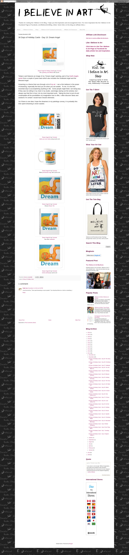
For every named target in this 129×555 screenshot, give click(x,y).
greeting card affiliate (47, 72)
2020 (89, 336)
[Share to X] (39, 277)
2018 (89, 338)
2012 (89, 351)
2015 (89, 344)
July (90, 444)
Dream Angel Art (46, 137)
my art (53, 84)
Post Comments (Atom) (30, 322)
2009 (89, 454)
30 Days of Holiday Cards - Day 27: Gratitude (99, 365)
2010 (89, 452)
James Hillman (91, 472)
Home (18, 29)
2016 (89, 342)
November (91, 357)
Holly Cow (25, 288)
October (91, 437)
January (91, 450)
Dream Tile (51, 206)
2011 (89, 353)
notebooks (52, 239)
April (90, 446)
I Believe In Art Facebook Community (51, 29)
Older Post (77, 320)
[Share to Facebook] (41, 277)
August (90, 441)
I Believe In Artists (28, 29)
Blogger (71, 543)
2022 (89, 332)
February (91, 448)
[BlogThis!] (38, 277)
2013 (89, 349)
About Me (82, 29)
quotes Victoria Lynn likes (93, 463)
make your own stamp (45, 139)
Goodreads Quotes (106, 474)
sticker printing (45, 272)
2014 (89, 347)
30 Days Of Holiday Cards (28, 279)
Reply (24, 292)
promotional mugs (46, 172)
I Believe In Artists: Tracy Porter (102, 307)
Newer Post (21, 320)
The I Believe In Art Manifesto (95, 265)
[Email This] (36, 277)
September (91, 439)
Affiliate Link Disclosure (70, 29)
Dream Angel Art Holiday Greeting (46, 70)
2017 (89, 340)
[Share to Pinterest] (43, 277)
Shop (36, 29)
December (91, 354)
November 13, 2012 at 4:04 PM (35, 288)
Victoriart (59, 70)
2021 (89, 334)
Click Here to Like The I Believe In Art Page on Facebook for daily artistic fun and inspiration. (98, 49)
